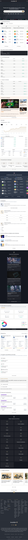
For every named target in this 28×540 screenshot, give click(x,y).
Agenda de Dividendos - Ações (15, 509)
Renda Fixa (2, 508)
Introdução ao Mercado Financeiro (26, 508)
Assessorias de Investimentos (2, 511)
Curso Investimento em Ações (22, 502)
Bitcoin (18, 13)
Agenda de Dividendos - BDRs (15, 516)
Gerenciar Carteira (19, 501)
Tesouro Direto (2, 505)
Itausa (8, 13)
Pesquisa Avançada (22, 13)
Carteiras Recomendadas (15, 501)
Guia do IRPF (19, 516)
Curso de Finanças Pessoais (22, 511)
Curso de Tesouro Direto (22, 508)
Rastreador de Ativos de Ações (19, 506)
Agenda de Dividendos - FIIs (19, 509)
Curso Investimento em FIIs (26, 502)
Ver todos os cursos (26, 511)
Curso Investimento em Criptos (22, 505)
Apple (15, 13)
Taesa (11, 13)
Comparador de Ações (15, 506)
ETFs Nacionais (2, 507)
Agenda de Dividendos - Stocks (15, 513)
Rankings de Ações (15, 504)
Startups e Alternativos (8, 506)
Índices (5, 504)
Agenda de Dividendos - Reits (19, 513)
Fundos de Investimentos (5, 509)
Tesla (13, 13)
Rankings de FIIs (19, 504)
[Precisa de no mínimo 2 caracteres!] (23, 11)
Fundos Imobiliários (5, 501)
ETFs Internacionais (5, 507)
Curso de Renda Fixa (26, 505)
